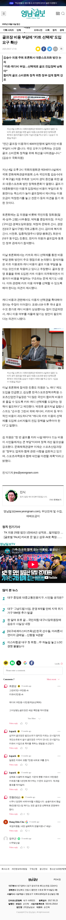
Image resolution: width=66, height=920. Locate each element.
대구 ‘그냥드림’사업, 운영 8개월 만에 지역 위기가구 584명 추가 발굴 (35, 610)
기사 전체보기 (55, 500)
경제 (62, 30)
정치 (54, 30)
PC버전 (57, 879)
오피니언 (38, 30)
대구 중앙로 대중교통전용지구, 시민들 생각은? (35, 597)
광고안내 (43, 869)
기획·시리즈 (8, 30)
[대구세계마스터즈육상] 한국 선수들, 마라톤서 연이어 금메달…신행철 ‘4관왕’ (35, 633)
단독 (19, 30)
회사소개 (5, 869)
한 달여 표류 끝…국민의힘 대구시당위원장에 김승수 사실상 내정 (34, 621)
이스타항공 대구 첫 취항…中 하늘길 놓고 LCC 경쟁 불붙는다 (34, 644)
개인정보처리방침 (19, 869)
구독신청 (33, 869)
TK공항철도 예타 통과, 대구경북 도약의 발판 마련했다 (33, 3)
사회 (47, 30)
